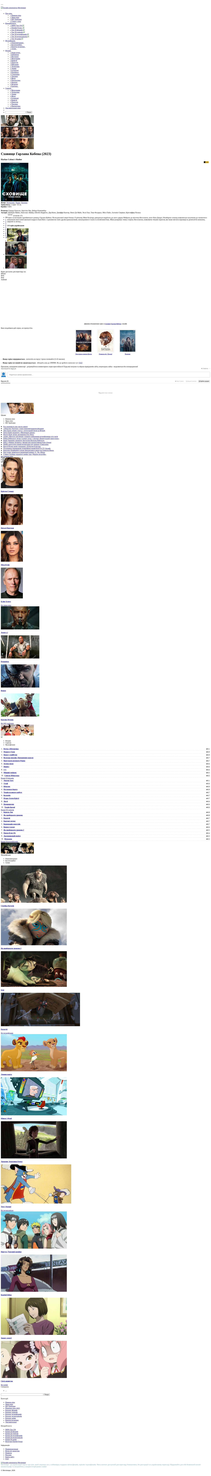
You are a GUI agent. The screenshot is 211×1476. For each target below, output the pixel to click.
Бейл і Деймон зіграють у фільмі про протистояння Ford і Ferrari (27, 442)
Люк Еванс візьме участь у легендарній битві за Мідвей (24, 431)
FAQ (80, 363)
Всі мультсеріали (7, 1210)
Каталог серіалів (11, 1412)
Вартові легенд (9, 821)
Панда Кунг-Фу (10, 833)
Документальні (11, 1422)
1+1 (5, 770)
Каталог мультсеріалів (13, 1416)
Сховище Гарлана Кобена (113, 324)
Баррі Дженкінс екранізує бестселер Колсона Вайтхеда (23, 440)
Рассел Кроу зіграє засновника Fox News (18, 434)
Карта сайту (9, 1457)
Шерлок (7, 786)
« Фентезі (13, 82)
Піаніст (6, 767)
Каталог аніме (10, 1418)
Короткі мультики (12, 1420)
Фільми (8, 51)
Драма (17, 203)
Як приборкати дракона (13, 815)
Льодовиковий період (12, 836)
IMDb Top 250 (10, 1430)
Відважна (8, 839)
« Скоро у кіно (15, 21)
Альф (6, 783)
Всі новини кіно (7, 456)
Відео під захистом (12, 1451)
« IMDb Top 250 (16, 26)
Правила (8, 1453)
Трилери (24, 203)
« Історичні (14, 70)
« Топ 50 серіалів (16, 32)
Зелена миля (8, 764)
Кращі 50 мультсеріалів (14, 1437)
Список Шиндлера (11, 776)
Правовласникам (11, 1449)
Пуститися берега (10, 789)
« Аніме (13, 49)
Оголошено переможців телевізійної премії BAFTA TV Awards (26, 448)
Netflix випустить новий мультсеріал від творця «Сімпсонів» (26, 444)
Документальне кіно (13, 108)
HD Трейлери (10, 1406)
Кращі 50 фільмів (7, 778)
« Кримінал (14, 72)
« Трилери (14, 76)
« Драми (13, 68)
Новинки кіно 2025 (12, 1408)
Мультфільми (10, 41)
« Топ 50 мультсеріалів (18, 37)
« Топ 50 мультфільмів (18, 34)
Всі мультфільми (7, 1033)
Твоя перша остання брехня (83, 354)
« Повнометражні (17, 43)
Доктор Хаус (9, 780)
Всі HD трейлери (7, 723)
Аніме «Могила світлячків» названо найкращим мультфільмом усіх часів (30, 436)
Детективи (10, 203)
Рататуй (7, 818)
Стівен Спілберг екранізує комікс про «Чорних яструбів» (24, 454)
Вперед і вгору (9, 827)
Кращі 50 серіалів (7, 810)
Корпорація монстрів (12, 824)
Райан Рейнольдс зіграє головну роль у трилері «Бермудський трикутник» (31, 438)
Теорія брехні (9, 807)
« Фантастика (15, 80)
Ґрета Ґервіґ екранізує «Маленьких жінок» (19, 433)
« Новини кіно (15, 15)
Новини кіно (10, 1402)
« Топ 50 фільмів (16, 30)
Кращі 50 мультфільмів (9, 842)
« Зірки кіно (14, 17)
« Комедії (13, 60)
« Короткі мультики (18, 47)
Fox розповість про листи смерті (15, 427)
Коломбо (7, 795)
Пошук (29, 112)
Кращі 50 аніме (11, 1439)
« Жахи (13, 78)
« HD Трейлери (16, 19)
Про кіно (8, 13)
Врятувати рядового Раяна (14, 761)
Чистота (127, 354)
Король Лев (8, 812)
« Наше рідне (15, 53)
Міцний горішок (10, 773)
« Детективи (14, 66)
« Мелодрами (15, 59)
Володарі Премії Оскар (14, 1441)
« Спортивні (14, 74)
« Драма (13, 94)
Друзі (6, 801)
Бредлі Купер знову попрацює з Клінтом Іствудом (22, 446)
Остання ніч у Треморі (105, 354)
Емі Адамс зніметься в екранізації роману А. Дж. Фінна (24, 452)
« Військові (14, 64)
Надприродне (9, 804)
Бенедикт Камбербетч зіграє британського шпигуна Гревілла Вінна (28, 450)
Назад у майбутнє (10, 755)
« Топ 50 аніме (15, 39)
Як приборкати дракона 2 (14, 830)
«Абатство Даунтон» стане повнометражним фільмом (23, 429)
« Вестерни (14, 57)
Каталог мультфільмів (13, 1414)
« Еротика (14, 86)
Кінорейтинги (10, 23)
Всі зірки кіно (6, 605)
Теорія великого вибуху (13, 792)
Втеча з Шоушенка (11, 749)
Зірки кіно (9, 1404)
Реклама (8, 1455)
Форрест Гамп (9, 752)
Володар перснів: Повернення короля (18, 758)
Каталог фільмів (11, 1410)
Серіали (8, 88)
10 (6, 237)
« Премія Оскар (16, 28)
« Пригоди (14, 62)
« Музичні (14, 84)
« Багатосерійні (16, 45)
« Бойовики (14, 55)
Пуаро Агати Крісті (11, 798)
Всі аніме (4, 1385)
